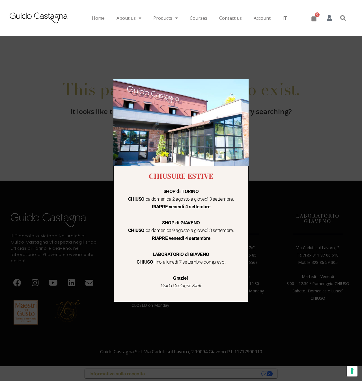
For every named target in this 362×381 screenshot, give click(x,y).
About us (126, 18)
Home (98, 18)
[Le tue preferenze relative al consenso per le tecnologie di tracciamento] (352, 371)
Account (262, 18)
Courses (198, 18)
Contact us (230, 18)
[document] (181, 190)
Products (162, 18)
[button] (343, 18)
